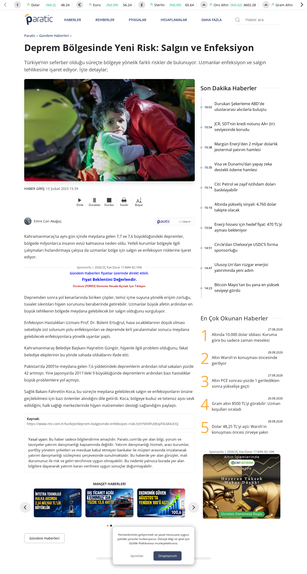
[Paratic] (38, 19)
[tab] (108, 526)
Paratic (29, 35)
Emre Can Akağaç (48, 221)
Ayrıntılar (136, 556)
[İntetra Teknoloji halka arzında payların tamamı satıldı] (58, 503)
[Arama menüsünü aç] (237, 20)
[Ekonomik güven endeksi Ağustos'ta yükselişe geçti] (161, 503)
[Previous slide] (5, 5)
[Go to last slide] (25, 507)
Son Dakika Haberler (229, 88)
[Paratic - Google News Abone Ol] (174, 223)
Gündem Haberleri (54, 35)
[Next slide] (302, 5)
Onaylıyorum (167, 556)
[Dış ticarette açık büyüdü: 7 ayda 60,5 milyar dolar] (109, 503)
